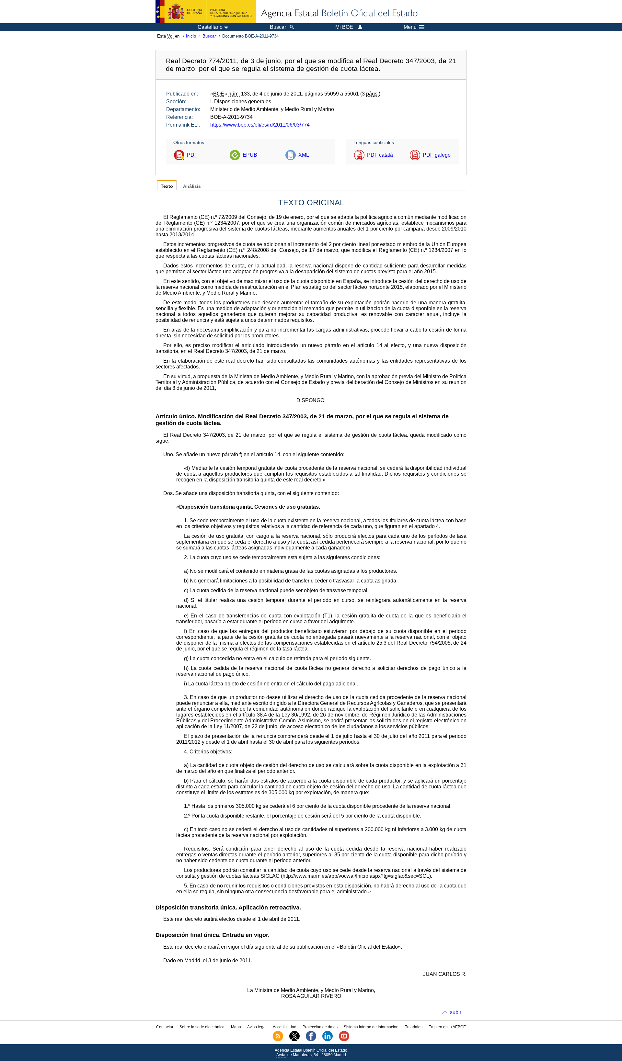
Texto (167, 186)
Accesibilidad (284, 1027)
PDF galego (437, 155)
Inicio (191, 36)
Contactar (164, 1027)
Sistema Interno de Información (371, 1027)
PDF (192, 155)
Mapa (236, 1027)
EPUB (250, 155)
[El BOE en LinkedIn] (327, 1040)
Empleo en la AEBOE (447, 1027)
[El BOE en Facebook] (311, 1040)
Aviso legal (257, 1027)
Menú (410, 27)
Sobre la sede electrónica (202, 1027)
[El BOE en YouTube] (344, 1040)
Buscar (209, 36)
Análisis (192, 186)
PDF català (380, 155)
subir (455, 1012)
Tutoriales (413, 1027)
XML (303, 155)
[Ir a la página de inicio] (339, 13)
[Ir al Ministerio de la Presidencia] (206, 11)
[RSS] (278, 1040)
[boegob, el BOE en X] (294, 1040)
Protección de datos (320, 1027)
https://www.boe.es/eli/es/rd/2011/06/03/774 (260, 125)
